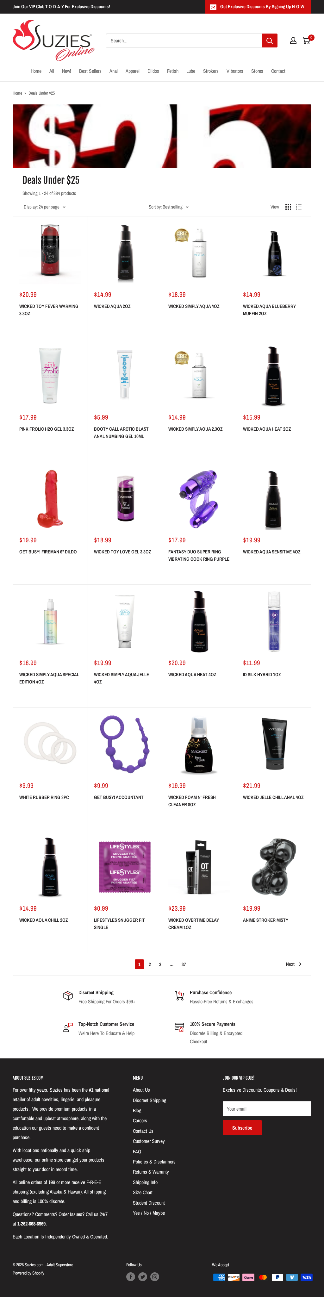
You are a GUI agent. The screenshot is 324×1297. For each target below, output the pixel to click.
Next (290, 964)
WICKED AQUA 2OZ (112, 306)
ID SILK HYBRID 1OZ (262, 674)
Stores (257, 70)
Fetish (172, 70)
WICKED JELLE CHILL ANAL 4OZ (273, 797)
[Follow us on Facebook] (130, 1276)
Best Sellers (90, 70)
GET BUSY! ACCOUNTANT (119, 797)
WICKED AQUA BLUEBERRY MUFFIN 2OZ (269, 310)
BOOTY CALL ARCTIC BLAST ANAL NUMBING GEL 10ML (121, 433)
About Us (141, 1089)
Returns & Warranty (151, 1171)
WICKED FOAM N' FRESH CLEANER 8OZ (192, 801)
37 (184, 964)
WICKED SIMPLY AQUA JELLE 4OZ (121, 678)
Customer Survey (149, 1141)
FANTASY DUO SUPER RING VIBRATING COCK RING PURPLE (198, 555)
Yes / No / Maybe (149, 1212)
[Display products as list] (299, 207)
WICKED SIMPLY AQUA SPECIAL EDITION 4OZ (49, 678)
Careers (140, 1120)
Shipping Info (145, 1182)
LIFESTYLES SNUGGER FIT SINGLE (119, 924)
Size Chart (143, 1192)
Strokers (211, 70)
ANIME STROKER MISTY (265, 920)
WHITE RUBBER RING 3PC (44, 797)
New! (66, 70)
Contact (278, 70)
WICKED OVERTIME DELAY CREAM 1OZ (193, 924)
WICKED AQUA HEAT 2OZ (267, 429)
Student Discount (149, 1202)
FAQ (137, 1151)
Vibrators (235, 70)
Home (36, 70)
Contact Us (143, 1130)
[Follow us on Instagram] (154, 1276)
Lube (190, 70)
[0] (306, 40)
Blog (137, 1110)
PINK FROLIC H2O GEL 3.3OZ (46, 429)
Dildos (153, 70)
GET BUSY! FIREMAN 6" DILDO (48, 551)
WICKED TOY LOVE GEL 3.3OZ (122, 551)
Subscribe (242, 1127)
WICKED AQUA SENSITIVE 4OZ (272, 551)
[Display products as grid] (288, 207)
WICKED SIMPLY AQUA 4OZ (194, 306)
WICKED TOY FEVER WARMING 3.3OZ (48, 310)
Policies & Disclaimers (154, 1161)
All (51, 70)
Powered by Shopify (28, 1273)
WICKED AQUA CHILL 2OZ (43, 920)
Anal (113, 70)
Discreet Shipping (149, 1100)
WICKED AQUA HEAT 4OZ (192, 674)
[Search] (269, 40)
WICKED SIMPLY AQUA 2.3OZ (195, 429)
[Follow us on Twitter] (142, 1276)
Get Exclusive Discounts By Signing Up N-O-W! (263, 6)
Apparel (133, 70)
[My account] (293, 40)
